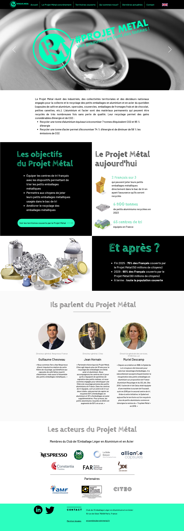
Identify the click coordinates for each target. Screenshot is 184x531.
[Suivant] (169, 49)
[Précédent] (14, 49)
